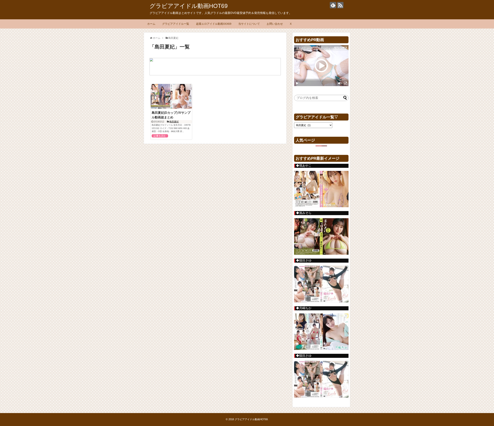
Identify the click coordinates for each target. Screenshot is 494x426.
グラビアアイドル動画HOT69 (189, 6)
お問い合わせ (275, 23)
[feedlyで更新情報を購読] (333, 5)
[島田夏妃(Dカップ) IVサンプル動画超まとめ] (171, 96)
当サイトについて (249, 23)
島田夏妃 (174, 121)
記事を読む (160, 135)
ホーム (151, 23)
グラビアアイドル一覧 (175, 23)
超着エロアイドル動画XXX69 (213, 23)
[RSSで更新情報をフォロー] (340, 5)
